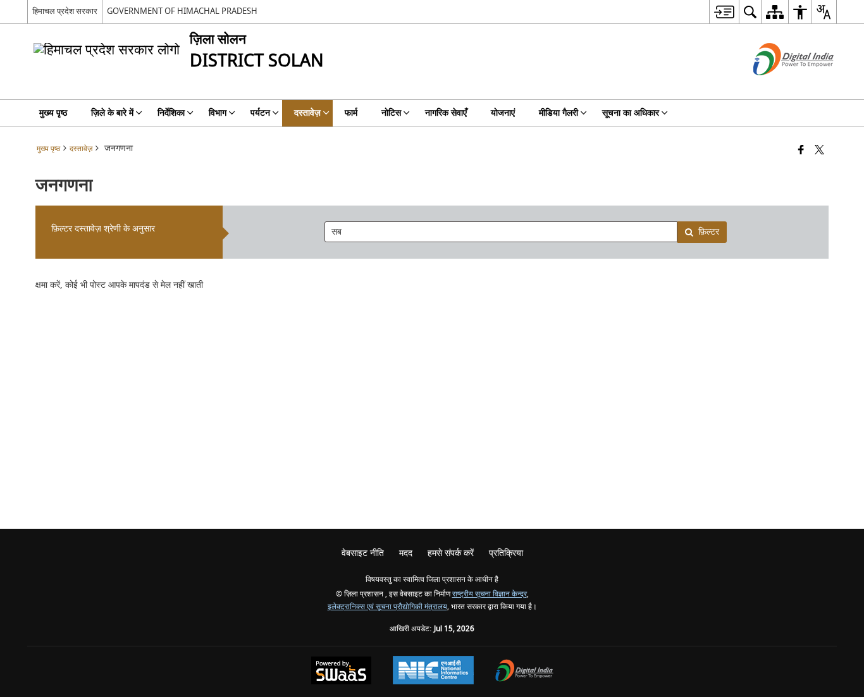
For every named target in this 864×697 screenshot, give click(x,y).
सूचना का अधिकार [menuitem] (630, 113)
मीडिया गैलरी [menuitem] (558, 113)
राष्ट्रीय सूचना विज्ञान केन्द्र (489, 594)
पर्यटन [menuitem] (260, 113)
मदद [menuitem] (405, 553)
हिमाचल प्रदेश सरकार (64, 11)
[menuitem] (724, 11)
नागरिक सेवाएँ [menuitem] (446, 113)
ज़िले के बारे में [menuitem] (112, 113)
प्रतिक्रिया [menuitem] (506, 553)
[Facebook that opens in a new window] (801, 150)
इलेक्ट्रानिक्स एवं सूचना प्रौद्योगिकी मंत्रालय (387, 606)
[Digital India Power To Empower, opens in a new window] (524, 672)
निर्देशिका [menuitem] (171, 113)
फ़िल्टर (708, 231)
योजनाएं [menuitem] (503, 113)
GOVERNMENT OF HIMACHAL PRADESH (182, 11)
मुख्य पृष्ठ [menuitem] (53, 113)
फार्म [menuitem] (351, 113)
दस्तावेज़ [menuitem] (307, 113)
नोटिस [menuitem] (391, 113)
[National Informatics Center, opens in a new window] (433, 671)
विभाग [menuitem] (217, 113)
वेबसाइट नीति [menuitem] (363, 553)
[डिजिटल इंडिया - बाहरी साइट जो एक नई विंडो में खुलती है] (778, 86)
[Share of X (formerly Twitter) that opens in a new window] (819, 150)
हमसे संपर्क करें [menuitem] (451, 553)
